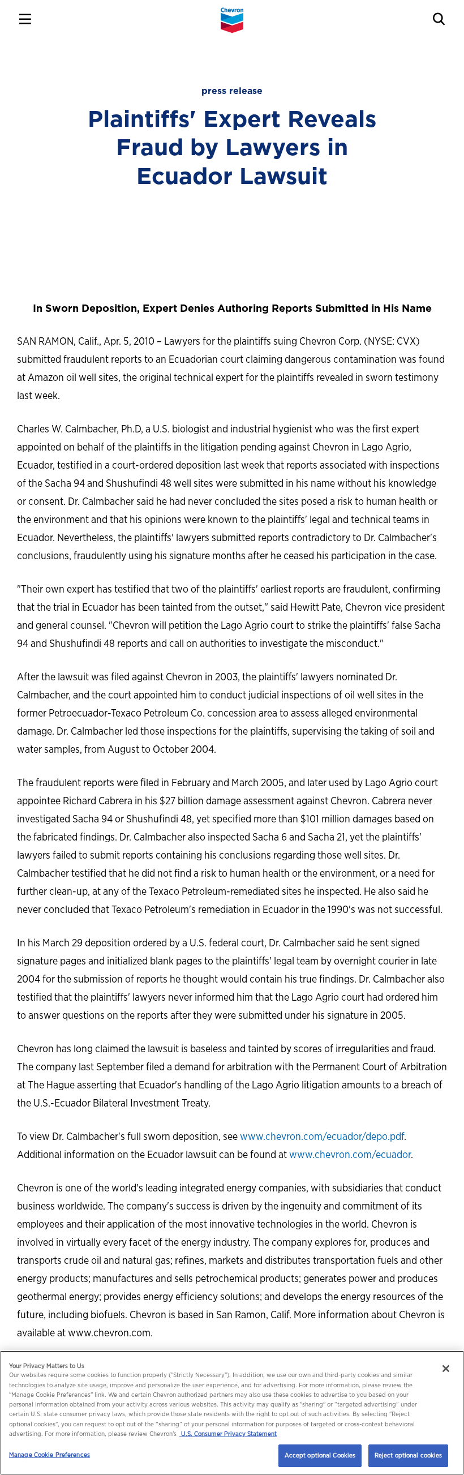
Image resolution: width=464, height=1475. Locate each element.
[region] (232, 1412)
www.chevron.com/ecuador (350, 1154)
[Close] (445, 1368)
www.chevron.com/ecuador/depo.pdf (322, 1136)
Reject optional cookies (408, 1455)
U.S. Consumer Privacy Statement (228, 1434)
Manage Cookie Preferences (49, 1455)
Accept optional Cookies (320, 1455)
